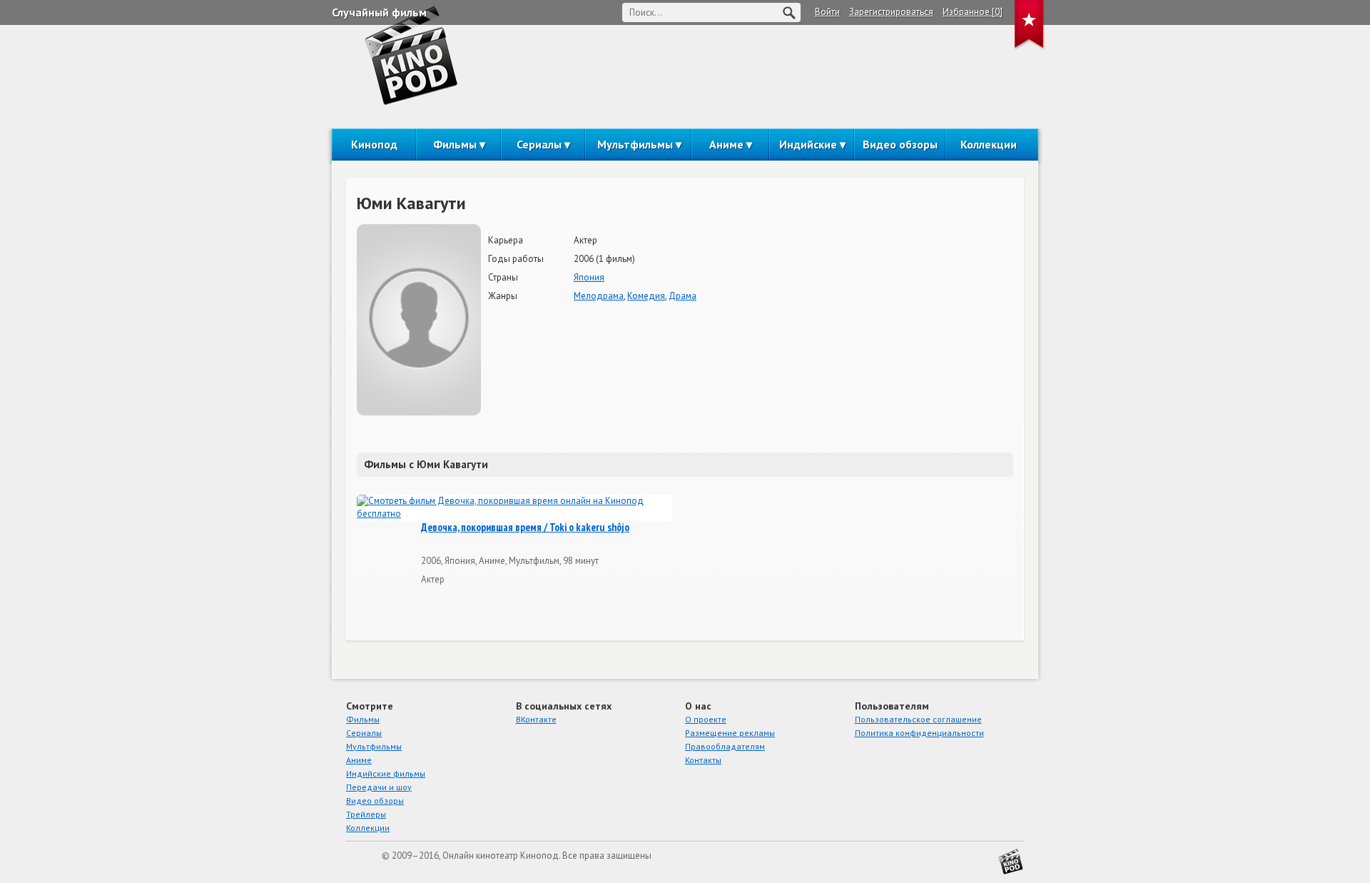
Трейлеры (366, 814)
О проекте (705, 719)
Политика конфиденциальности (919, 732)
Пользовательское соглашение (918, 719)
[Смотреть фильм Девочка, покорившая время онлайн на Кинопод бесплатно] (514, 508)
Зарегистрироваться (891, 12)
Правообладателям (725, 746)
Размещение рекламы (730, 732)
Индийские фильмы (385, 773)
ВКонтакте (536, 719)
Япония (589, 277)
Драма (682, 296)
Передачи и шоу (379, 787)
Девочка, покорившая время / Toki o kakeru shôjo (525, 527)
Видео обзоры (900, 144)
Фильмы (455, 144)
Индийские (808, 144)
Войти (827, 12)
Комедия (646, 296)
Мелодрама (599, 296)
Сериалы (539, 144)
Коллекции (988, 144)
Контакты (703, 760)
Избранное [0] (973, 12)
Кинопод (374, 144)
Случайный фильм (379, 12)
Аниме (726, 144)
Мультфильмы (635, 144)
